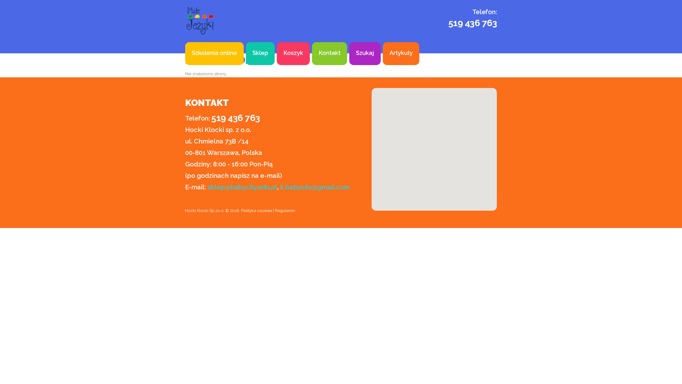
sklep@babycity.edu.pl (242, 187)
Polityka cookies (256, 210)
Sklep (260, 52)
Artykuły (401, 52)
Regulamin (285, 210)
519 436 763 (472, 23)
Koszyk (293, 52)
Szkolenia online (214, 52)
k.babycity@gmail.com (315, 187)
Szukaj (365, 52)
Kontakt (329, 52)
